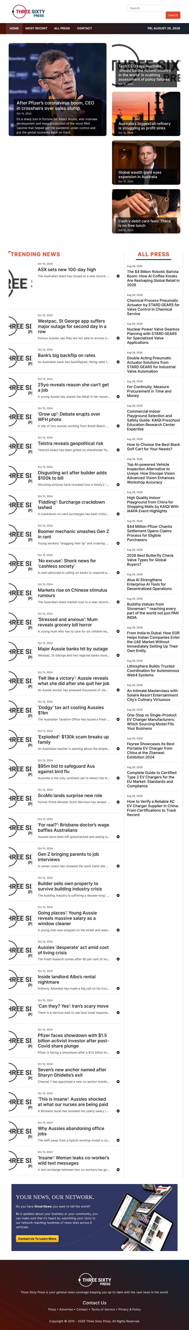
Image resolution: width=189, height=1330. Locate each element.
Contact (84, 28)
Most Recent (36, 28)
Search (173, 15)
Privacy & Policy (129, 1309)
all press (62, 28)
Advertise (66, 1309)
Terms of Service (103, 1309)
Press (52, 1309)
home (14, 28)
